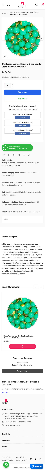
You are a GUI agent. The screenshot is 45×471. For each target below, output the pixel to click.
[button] (3, 4)
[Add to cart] (22, 346)
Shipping (12, 77)
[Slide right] (41, 38)
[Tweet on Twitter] (14, 155)
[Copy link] (29, 155)
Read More (6, 392)
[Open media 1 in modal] (22, 38)
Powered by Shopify (26, 467)
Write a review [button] (22, 371)
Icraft (19, 467)
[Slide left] (4, 38)
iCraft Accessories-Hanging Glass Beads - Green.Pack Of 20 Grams (19, 337)
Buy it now (22, 98)
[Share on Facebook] (9, 155)
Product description (9, 237)
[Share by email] (24, 155)
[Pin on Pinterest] (19, 155)
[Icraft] (6, 404)
